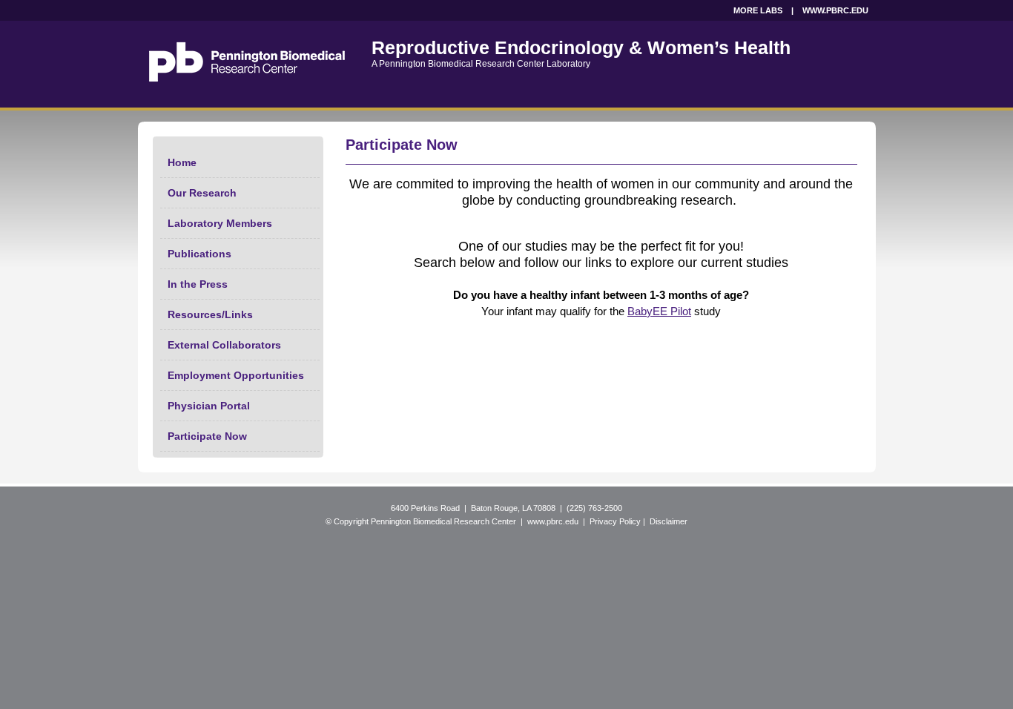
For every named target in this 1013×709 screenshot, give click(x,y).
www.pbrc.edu (552, 521)
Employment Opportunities (236, 375)
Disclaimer (668, 521)
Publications (199, 254)
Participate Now (207, 436)
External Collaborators (224, 345)
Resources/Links (210, 314)
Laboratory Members (220, 223)
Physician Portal (209, 406)
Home (182, 162)
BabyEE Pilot (659, 311)
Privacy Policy (615, 521)
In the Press (198, 284)
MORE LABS (757, 10)
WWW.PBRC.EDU (835, 10)
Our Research (202, 193)
